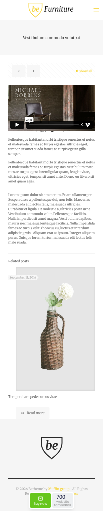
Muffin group (59, 489)
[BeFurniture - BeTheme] (51, 10)
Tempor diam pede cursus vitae (32, 397)
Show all (85, 71)
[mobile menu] (96, 10)
